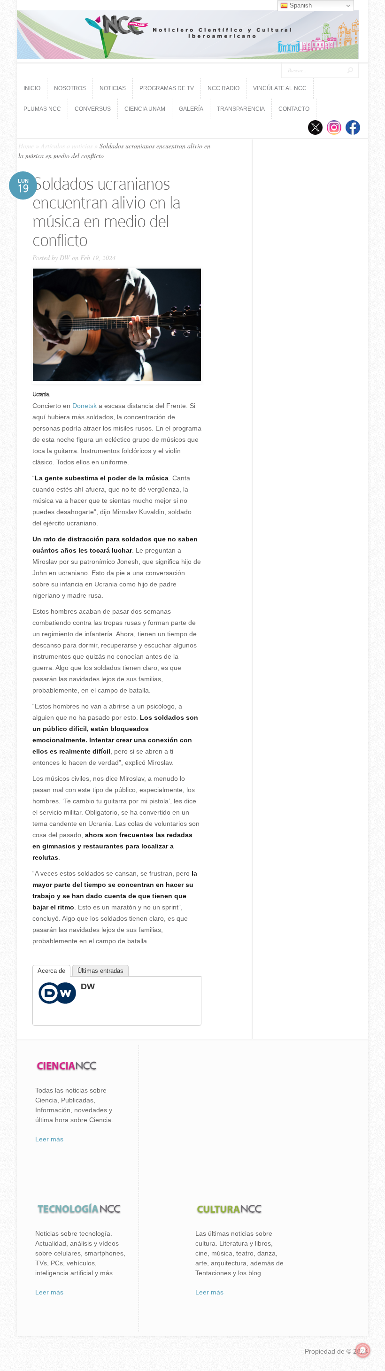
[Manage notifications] (362, 1350)
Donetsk (84, 405)
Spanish (300, 5)
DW (65, 257)
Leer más (49, 1139)
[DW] (57, 1001)
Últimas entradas (100, 970)
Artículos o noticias (66, 145)
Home (26, 145)
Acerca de (51, 970)
